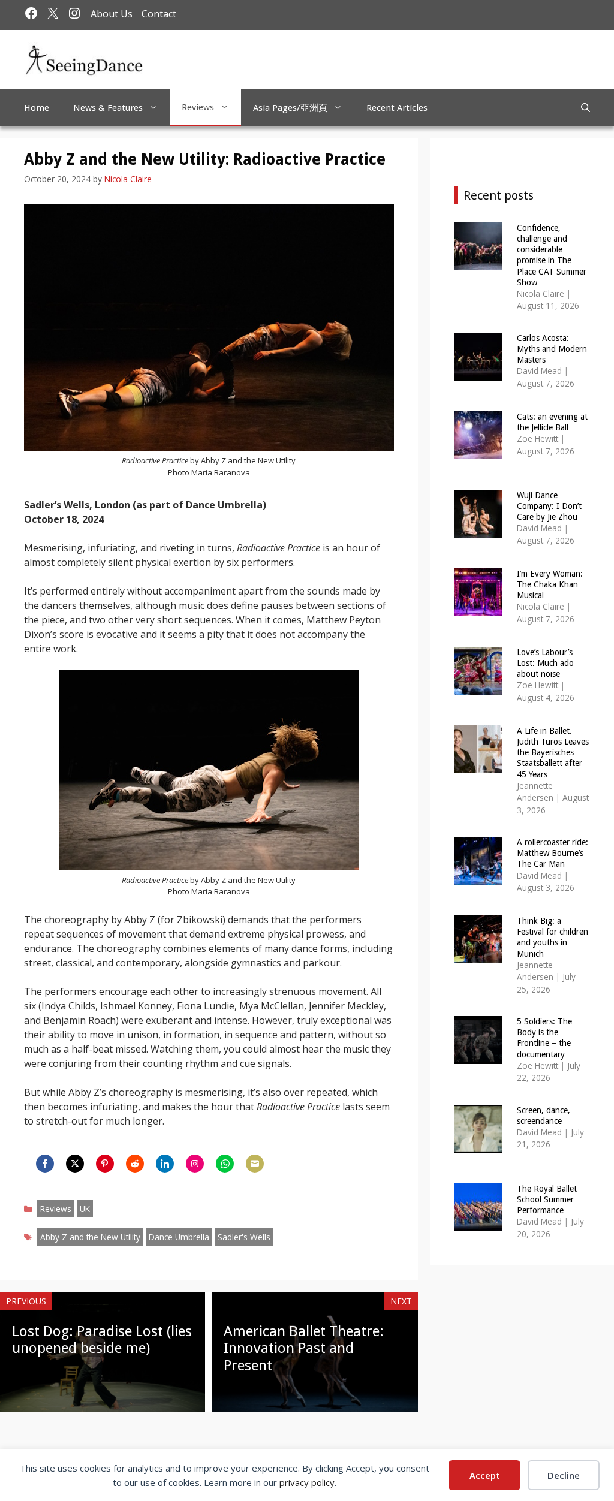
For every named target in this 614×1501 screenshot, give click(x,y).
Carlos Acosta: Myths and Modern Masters (552, 348)
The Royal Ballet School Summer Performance (547, 1199)
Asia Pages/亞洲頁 (290, 108)
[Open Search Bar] (585, 108)
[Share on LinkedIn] (165, 1164)
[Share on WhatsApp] (225, 1164)
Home (36, 108)
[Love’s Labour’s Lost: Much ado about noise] (478, 687)
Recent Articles (397, 108)
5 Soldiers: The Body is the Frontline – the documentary (544, 1038)
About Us (112, 13)
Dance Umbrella (179, 1237)
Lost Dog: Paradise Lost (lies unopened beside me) (102, 1340)
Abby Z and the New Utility (90, 1237)
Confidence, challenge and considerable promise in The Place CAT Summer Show (551, 255)
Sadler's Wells (244, 1237)
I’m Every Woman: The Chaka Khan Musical (550, 584)
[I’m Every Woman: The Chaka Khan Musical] (478, 608)
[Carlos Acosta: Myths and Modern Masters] (478, 372)
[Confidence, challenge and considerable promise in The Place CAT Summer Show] (478, 262)
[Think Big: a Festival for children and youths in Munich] (478, 955)
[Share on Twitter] (75, 1164)
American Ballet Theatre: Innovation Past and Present (304, 1349)
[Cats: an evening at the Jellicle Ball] (478, 451)
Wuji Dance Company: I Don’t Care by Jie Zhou (549, 506)
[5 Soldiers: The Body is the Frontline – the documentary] (478, 1056)
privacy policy (307, 1482)
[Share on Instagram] (195, 1164)
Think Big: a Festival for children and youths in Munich (552, 937)
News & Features (108, 108)
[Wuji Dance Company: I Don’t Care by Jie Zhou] (478, 529)
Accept (484, 1475)
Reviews (198, 107)
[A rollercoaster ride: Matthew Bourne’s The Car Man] (478, 877)
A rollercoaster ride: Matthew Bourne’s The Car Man (552, 853)
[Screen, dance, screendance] (478, 1145)
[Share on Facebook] (45, 1164)
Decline (563, 1475)
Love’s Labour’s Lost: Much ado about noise (545, 663)
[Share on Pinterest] (105, 1164)
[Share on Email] (255, 1164)
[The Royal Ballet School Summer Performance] (478, 1223)
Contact (159, 13)
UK (85, 1208)
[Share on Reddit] (135, 1164)
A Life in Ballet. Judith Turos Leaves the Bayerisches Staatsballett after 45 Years (553, 752)
